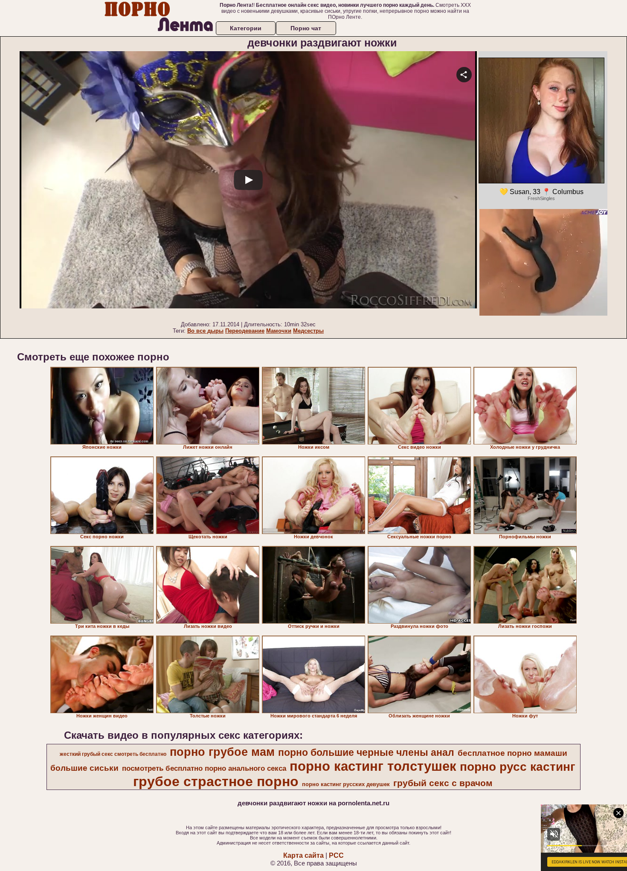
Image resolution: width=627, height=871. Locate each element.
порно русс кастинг (517, 766)
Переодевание (244, 331)
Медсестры (308, 331)
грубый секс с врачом (443, 783)
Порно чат (305, 28)
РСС (336, 855)
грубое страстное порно (216, 781)
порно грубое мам (222, 752)
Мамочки (278, 331)
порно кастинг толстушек (373, 766)
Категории (245, 28)
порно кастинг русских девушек (346, 784)
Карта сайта (303, 855)
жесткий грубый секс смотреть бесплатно (113, 754)
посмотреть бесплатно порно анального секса (204, 768)
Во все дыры (205, 331)
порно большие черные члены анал (366, 752)
